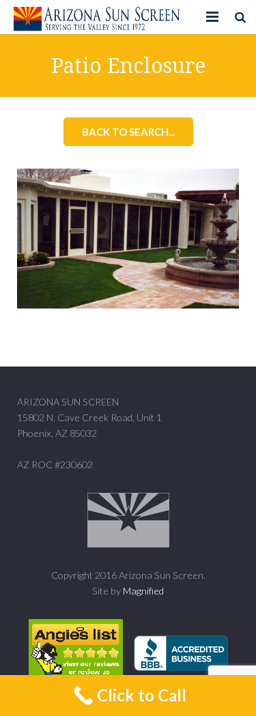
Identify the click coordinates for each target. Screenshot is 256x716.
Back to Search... (128, 132)
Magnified (143, 591)
